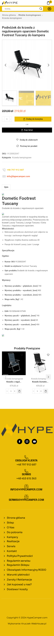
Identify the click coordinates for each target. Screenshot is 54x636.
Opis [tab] (6, 187)
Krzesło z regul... (13, 382)
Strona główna (9, 15)
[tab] (6, 187)
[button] (5, 65)
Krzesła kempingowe (12, 18)
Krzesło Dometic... (40, 382)
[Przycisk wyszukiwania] (41, 9)
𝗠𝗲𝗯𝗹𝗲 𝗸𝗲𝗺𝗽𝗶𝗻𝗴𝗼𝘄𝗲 (29, 15)
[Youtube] (34, 441)
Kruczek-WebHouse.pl (33, 623)
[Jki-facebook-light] (19, 441)
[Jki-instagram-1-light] (27, 441)
